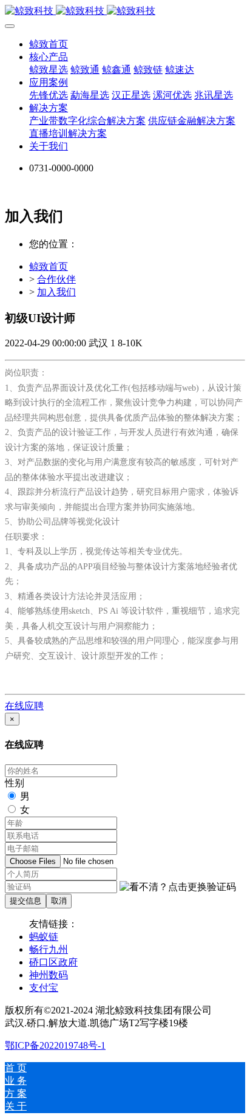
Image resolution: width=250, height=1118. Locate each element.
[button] (178, 887)
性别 (14, 783)
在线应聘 (24, 706)
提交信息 (25, 900)
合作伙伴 (56, 279)
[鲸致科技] (125, 11)
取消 (59, 900)
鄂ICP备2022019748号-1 (55, 1045)
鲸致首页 (48, 44)
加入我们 (56, 292)
